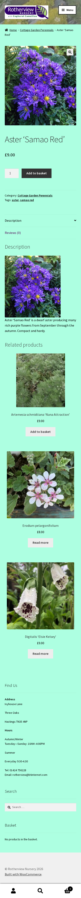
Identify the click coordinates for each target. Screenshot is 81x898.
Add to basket (36, 173)
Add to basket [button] (40, 432)
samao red (27, 200)
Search (40, 891)
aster (15, 200)
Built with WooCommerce (23, 874)
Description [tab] (13, 220)
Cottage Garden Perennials (37, 30)
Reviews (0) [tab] (13, 233)
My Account (13, 891)
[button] (70, 52)
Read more (40, 542)
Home (13, 30)
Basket (62, 887)
